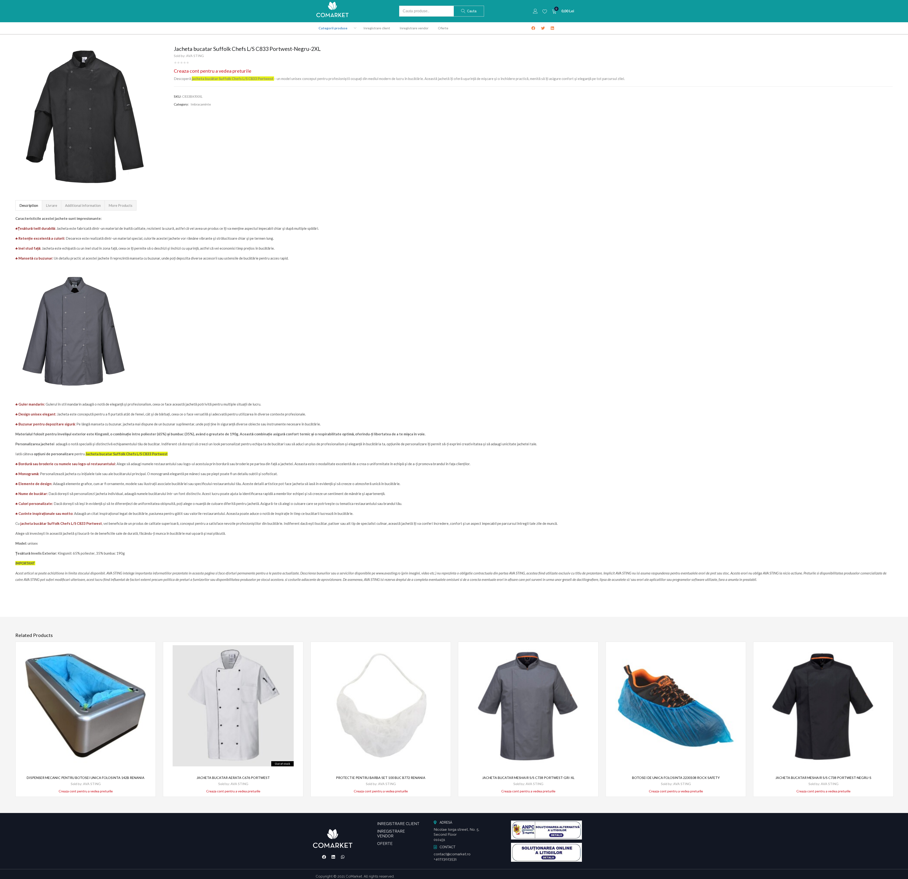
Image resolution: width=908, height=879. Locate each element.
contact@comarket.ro (452, 854)
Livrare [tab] (51, 205)
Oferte (443, 28)
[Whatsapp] (343, 857)
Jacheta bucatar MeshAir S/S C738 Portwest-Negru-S (823, 778)
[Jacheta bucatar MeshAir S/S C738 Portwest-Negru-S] (823, 705)
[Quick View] (146, 659)
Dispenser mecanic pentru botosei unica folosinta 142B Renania (85, 778)
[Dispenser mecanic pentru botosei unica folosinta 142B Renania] (85, 705)
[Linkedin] (333, 857)
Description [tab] (28, 205)
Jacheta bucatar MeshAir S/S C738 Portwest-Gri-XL (528, 778)
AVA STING (195, 56)
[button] (563, 11)
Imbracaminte (201, 104)
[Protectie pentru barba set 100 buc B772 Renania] (380, 705)
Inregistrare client (376, 28)
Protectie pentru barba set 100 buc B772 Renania (380, 778)
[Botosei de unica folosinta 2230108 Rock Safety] (675, 705)
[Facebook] (324, 857)
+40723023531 (445, 859)
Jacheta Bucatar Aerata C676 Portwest (233, 778)
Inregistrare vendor (414, 28)
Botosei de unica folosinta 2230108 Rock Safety (676, 778)
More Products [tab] (120, 205)
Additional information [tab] (83, 205)
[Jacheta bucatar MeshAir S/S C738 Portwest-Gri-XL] (528, 705)
